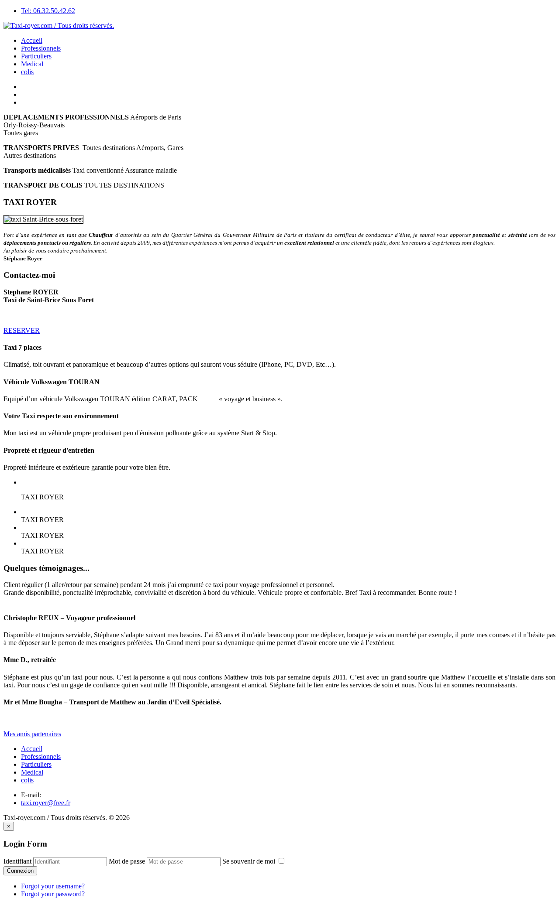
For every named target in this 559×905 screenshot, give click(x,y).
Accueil (31, 40)
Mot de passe (127, 861)
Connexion (20, 870)
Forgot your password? (53, 894)
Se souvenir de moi (249, 861)
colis (27, 71)
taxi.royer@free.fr (45, 802)
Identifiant (17, 861)
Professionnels (41, 48)
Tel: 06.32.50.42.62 (48, 10)
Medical (32, 64)
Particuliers (36, 56)
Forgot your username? (53, 886)
